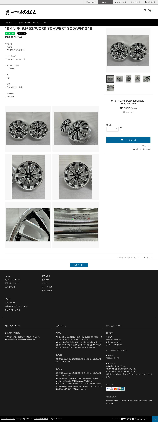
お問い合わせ (24, 22)
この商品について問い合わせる (127, 258)
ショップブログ (39, 22)
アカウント (121, 2)
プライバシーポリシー (13, 310)
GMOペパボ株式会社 (41, 419)
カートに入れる (130, 140)
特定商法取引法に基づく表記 (16, 306)
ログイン (135, 2)
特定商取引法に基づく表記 (141, 149)
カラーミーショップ (8, 419)
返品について (146, 146)
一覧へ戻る (146, 258)
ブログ (7, 299)
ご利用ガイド (10, 22)
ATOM (12, 303)
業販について (90, 2)
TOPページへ (105, 2)
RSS (6, 303)
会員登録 (150, 2)
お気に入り (129, 112)
